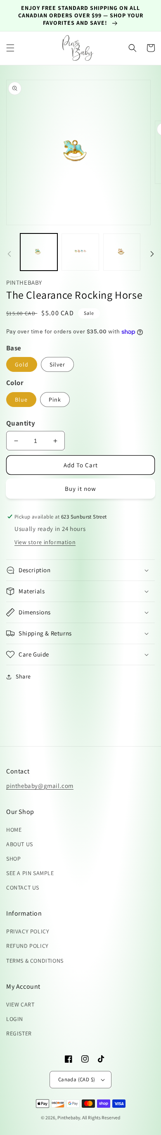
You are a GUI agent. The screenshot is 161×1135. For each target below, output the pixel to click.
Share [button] (23, 676)
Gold (21, 364)
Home (13, 829)
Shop (13, 858)
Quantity (20, 423)
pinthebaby (68, 1117)
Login (14, 1019)
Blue (21, 399)
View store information (45, 542)
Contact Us (22, 887)
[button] (10, 48)
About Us (19, 844)
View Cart (20, 1004)
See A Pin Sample (30, 873)
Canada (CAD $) (76, 1079)
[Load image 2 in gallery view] (80, 252)
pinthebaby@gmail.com (39, 786)
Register (19, 1033)
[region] (80, 15)
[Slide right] (152, 254)
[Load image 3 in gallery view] (121, 252)
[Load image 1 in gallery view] (38, 252)
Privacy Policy (27, 931)
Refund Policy (27, 945)
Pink (55, 399)
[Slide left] (9, 254)
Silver (57, 364)
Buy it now (80, 489)
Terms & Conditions (35, 960)
